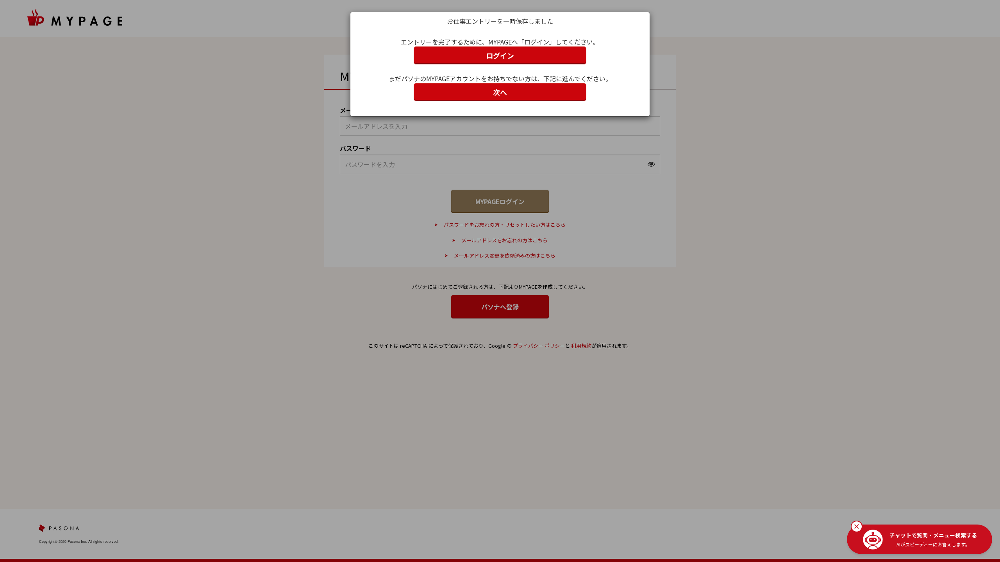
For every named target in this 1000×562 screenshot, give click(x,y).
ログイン (500, 55)
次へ (500, 92)
